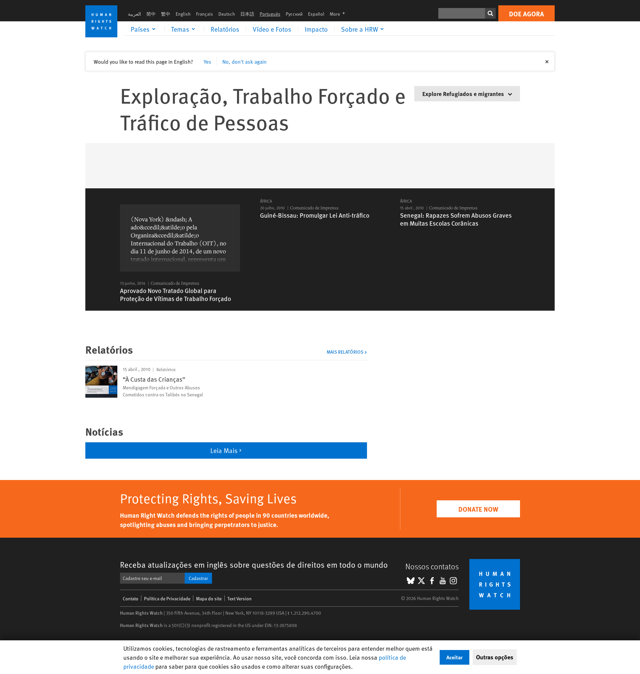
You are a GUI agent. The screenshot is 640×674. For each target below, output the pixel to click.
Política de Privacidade (167, 598)
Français (204, 14)
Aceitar (454, 657)
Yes (207, 61)
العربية (134, 14)
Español (316, 14)
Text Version (239, 598)
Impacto (316, 29)
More (339, 14)
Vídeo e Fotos (272, 29)
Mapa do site (209, 598)
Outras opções (494, 657)
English (183, 14)
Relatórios (225, 29)
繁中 (165, 14)
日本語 (247, 14)
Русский (294, 14)
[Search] (490, 13)
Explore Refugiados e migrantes (463, 93)
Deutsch (226, 14)
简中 (151, 14)
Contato (130, 598)
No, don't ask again (244, 61)
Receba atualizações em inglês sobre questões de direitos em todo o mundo (254, 564)
